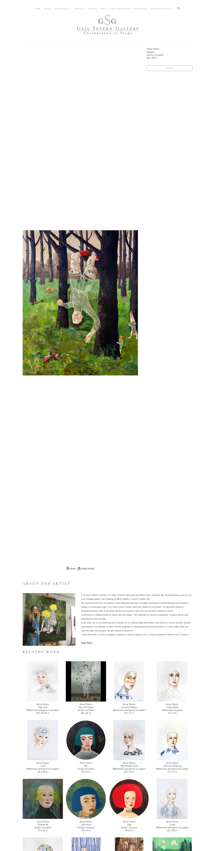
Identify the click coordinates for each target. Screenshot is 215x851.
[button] (63, 8)
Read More (86, 643)
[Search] (178, 8)
